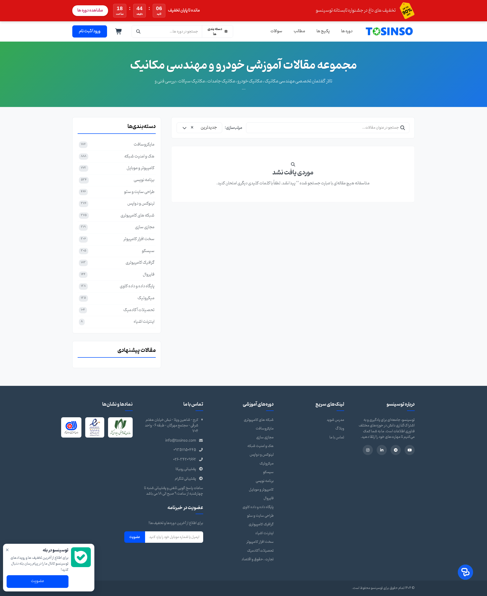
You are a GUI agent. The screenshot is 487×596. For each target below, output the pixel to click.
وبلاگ (339, 428)
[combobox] (199, 127)
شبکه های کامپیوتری (259, 420)
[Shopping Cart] (118, 31)
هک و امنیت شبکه (260, 446)
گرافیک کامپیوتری (261, 524)
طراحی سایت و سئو (260, 515)
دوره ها (347, 31)
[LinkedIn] (382, 450)
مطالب (299, 31)
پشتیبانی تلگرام (185, 478)
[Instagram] (368, 450)
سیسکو (268, 472)
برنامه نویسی (265, 481)
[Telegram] (396, 450)
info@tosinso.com (180, 440)
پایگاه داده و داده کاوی (258, 507)
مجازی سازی (265, 437)
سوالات (276, 31)
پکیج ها (323, 31)
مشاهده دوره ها (90, 10)
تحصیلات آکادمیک (260, 550)
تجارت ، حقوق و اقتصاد (257, 559)
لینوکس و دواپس (262, 454)
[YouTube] (410, 450)
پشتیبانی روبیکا (186, 469)
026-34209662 (184, 459)
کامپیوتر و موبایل (261, 489)
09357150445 (184, 450)
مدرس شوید (335, 420)
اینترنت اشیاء (264, 533)
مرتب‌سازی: (233, 128)
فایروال (269, 498)
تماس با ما (336, 437)
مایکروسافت (265, 428)
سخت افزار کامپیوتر (260, 542)
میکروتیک (266, 463)
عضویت (134, 536)
